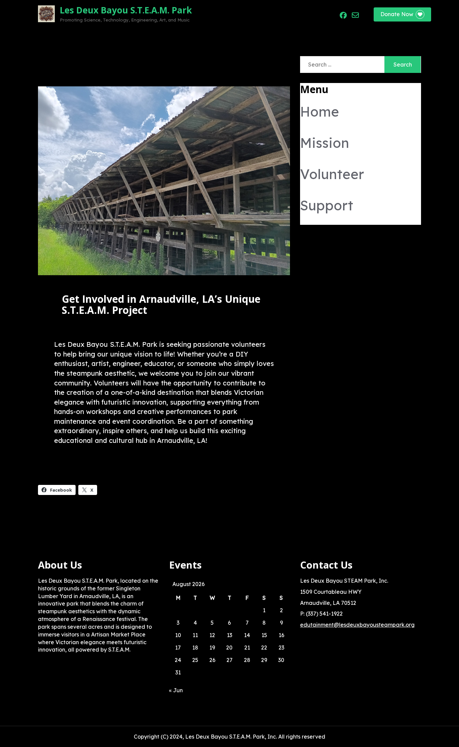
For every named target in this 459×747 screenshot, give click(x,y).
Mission (239, 14)
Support (303, 14)
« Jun (176, 690)
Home (211, 14)
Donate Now (396, 14)
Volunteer (270, 14)
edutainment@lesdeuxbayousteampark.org (357, 624)
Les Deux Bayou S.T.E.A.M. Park (126, 10)
